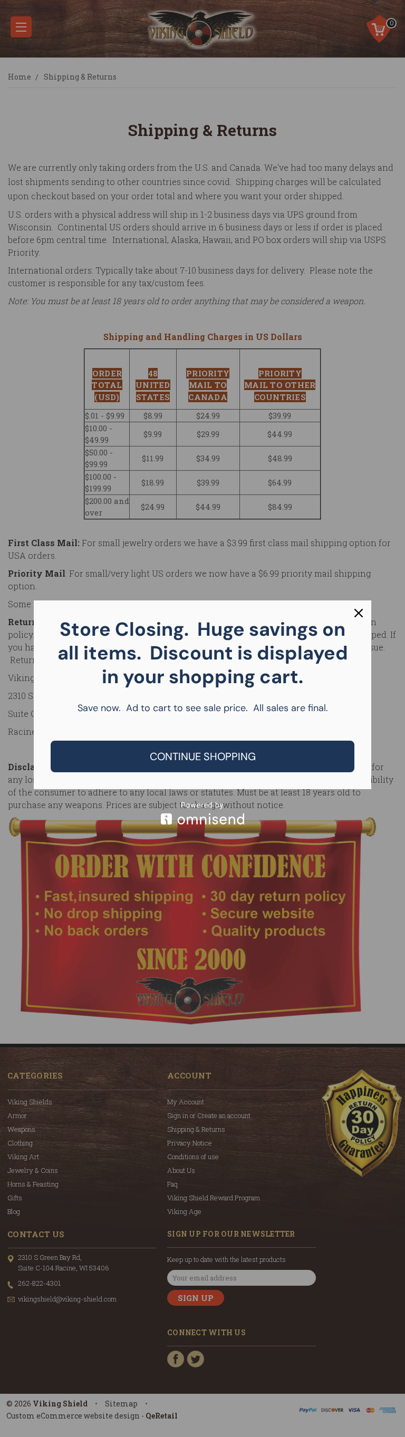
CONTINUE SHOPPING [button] (203, 756)
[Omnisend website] (202, 813)
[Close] (358, 613)
